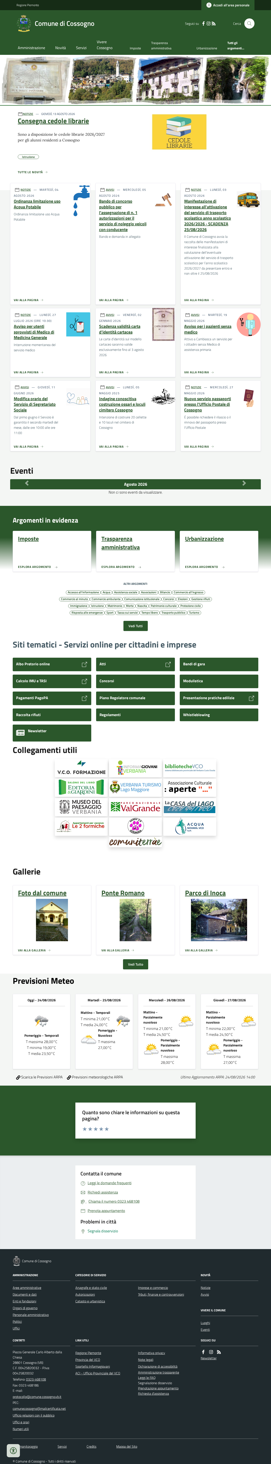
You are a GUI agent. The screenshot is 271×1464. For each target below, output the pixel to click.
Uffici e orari (21, 1422)
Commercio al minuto (74, 599)
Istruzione (97, 605)
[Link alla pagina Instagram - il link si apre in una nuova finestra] (208, 23)
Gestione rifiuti (200, 599)
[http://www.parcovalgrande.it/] (135, 807)
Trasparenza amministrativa (161, 45)
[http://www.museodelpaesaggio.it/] (81, 807)
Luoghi (205, 1322)
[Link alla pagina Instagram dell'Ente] (211, 1352)
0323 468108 (36, 1379)
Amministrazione (31, 48)
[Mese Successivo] (244, 483)
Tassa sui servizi (127, 612)
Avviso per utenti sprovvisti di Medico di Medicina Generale (34, 332)
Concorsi (168, 599)
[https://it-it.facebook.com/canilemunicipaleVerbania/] (135, 827)
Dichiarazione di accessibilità (157, 1366)
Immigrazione (78, 605)
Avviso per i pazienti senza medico (207, 329)
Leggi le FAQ (147, 1377)
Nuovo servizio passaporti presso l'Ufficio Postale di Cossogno (207, 404)
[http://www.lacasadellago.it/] (189, 807)
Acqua (106, 592)
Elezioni (183, 599)
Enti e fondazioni (24, 1301)
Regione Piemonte (28, 5)
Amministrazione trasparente (158, 1372)
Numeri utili (21, 1428)
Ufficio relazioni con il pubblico (33, 1415)
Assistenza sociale (125, 592)
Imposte (135, 48)
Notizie (205, 1287)
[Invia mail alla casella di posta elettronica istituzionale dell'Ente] (37, 1396)
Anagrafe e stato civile (91, 1287)
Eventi (205, 1329)
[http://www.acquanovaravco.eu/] (189, 827)
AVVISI (110, 189)
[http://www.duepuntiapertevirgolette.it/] (189, 788)
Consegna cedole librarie (53, 121)
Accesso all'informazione (83, 592)
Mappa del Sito (126, 1446)
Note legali (145, 1359)
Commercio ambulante (106, 599)
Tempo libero (149, 612)
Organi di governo (25, 1307)
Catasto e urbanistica (90, 1301)
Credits (91, 1446)
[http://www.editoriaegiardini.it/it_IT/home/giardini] (81, 788)
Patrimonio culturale (164, 605)
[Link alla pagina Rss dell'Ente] (218, 1352)
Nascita (142, 605)
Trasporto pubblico (173, 612)
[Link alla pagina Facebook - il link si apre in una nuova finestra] (203, 23)
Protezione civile (190, 605)
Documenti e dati (25, 1294)
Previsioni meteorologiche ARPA (97, 1077)
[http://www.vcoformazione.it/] (81, 768)
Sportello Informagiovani (92, 1366)
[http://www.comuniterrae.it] (135, 842)
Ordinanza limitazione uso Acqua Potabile (37, 204)
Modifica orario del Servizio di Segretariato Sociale (35, 404)
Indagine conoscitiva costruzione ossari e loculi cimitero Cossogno (122, 404)
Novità (60, 48)
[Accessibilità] (13, 1450)
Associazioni (148, 592)
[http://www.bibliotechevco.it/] (189, 768)
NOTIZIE (28, 114)
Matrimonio (115, 605)
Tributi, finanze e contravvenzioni (161, 1294)
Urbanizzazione (206, 48)
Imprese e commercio (153, 1287)
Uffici (16, 1328)
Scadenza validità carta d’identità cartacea (119, 329)
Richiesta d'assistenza (153, 1393)
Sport (109, 612)
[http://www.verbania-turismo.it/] (135, 788)
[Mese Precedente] (27, 483)
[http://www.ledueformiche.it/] (81, 827)
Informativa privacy (151, 1352)
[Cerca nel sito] (247, 23)
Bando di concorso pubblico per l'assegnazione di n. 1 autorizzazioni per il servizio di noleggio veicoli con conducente (123, 215)
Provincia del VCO (87, 1359)
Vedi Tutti (136, 625)
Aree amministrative (27, 1287)
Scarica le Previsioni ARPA (41, 1077)
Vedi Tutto (135, 964)
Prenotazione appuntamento (158, 1388)
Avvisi (205, 1294)
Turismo (194, 612)
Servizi (81, 48)
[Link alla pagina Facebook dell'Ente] (203, 1352)
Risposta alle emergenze (87, 612)
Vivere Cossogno (105, 45)
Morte (130, 605)
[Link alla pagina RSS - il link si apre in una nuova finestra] (213, 23)
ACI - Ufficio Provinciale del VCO (97, 1373)
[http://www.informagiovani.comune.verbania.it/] (135, 768)
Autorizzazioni (85, 1294)
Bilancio (165, 592)
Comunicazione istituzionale (141, 599)
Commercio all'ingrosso (188, 592)
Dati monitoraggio (25, 1446)
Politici (17, 1321)
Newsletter (209, 1358)
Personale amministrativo (31, 1314)
